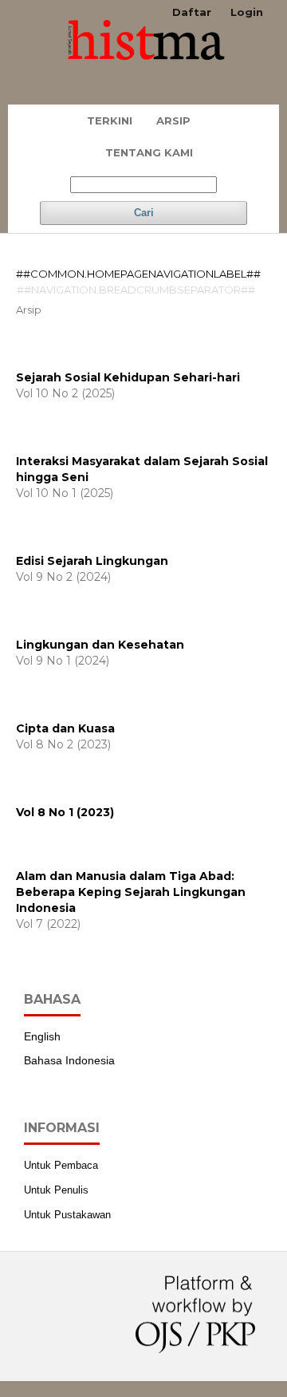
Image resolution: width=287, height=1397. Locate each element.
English (42, 1036)
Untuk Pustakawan (67, 1215)
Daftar (191, 12)
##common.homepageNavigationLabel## (138, 273)
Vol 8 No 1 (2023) (65, 812)
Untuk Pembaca (61, 1165)
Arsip (173, 120)
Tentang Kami (149, 152)
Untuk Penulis (56, 1190)
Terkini (109, 120)
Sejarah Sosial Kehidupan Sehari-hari (128, 377)
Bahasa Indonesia (69, 1060)
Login (246, 12)
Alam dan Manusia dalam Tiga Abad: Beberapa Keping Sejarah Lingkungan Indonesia (131, 892)
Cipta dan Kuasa (65, 728)
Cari (144, 213)
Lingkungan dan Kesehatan (100, 644)
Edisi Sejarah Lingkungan (92, 561)
